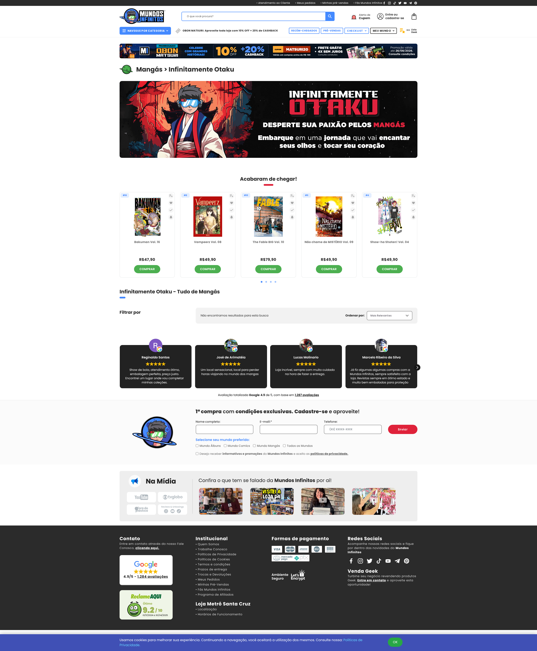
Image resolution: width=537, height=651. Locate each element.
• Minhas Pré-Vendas (212, 584)
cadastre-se (394, 18)
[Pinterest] (415, 2)
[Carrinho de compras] (414, 16)
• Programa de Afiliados (215, 594)
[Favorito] (171, 203)
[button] (261, 282)
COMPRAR (147, 269)
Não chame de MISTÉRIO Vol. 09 (329, 242)
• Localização (206, 609)
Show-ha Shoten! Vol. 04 (389, 242)
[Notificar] (171, 217)
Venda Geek (363, 571)
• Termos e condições (213, 564)
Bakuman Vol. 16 (147, 242)
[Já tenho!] (171, 210)
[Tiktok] (378, 561)
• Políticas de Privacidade (216, 554)
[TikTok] (394, 2)
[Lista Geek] (171, 196)
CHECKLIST (355, 31)
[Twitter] (400, 2)
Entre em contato (371, 580)
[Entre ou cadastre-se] (380, 16)
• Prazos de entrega (211, 569)
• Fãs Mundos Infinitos (367, 3)
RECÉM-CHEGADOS (304, 31)
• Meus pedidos (305, 3)
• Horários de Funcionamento (219, 614)
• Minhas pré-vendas (334, 3)
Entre (389, 14)
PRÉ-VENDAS (332, 31)
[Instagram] (389, 2)
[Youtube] (405, 2)
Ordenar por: (355, 315)
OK (395, 642)
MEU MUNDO (382, 31)
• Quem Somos (207, 544)
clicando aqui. (147, 548)
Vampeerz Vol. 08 (208, 242)
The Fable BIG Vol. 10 (268, 242)
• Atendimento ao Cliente (273, 3)
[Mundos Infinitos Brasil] (142, 16)
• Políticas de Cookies (213, 559)
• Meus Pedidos (208, 579)
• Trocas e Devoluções (213, 574)
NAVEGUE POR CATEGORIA (146, 31)
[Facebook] (384, 2)
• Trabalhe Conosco (211, 549)
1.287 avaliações (307, 395)
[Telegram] (410, 2)
